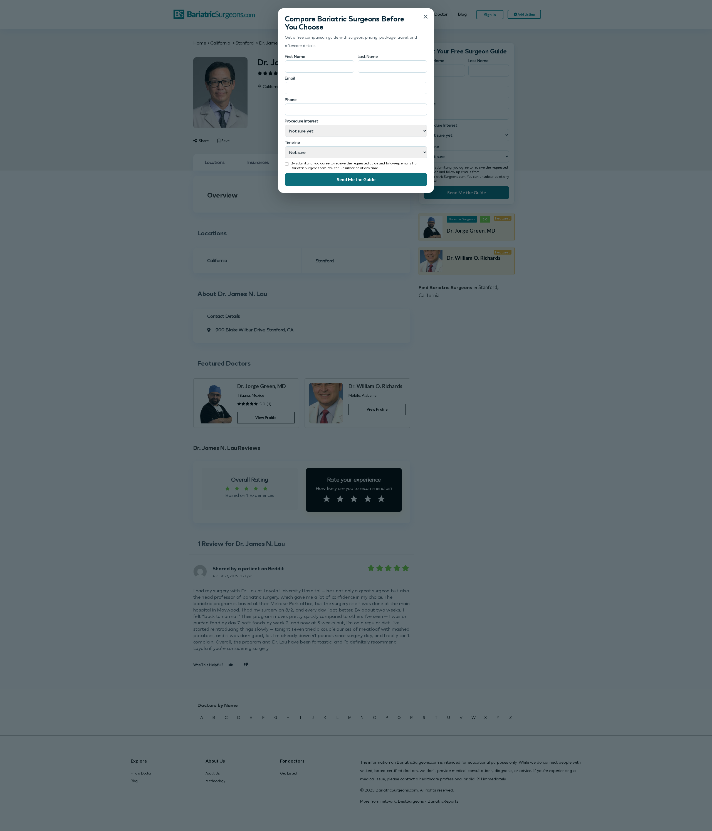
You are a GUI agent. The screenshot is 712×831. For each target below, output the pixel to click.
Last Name (368, 56)
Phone (290, 99)
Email (290, 78)
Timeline (292, 142)
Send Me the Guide (356, 179)
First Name (295, 56)
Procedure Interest (301, 121)
